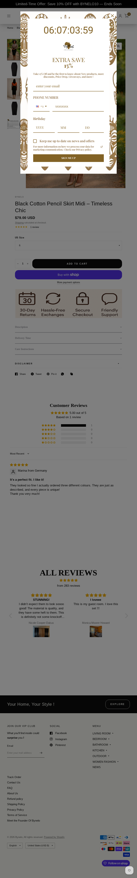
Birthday (39, 119)
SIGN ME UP (68, 158)
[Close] (112, 15)
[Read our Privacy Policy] (102, 147)
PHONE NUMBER (45, 97)
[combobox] (41, 107)
